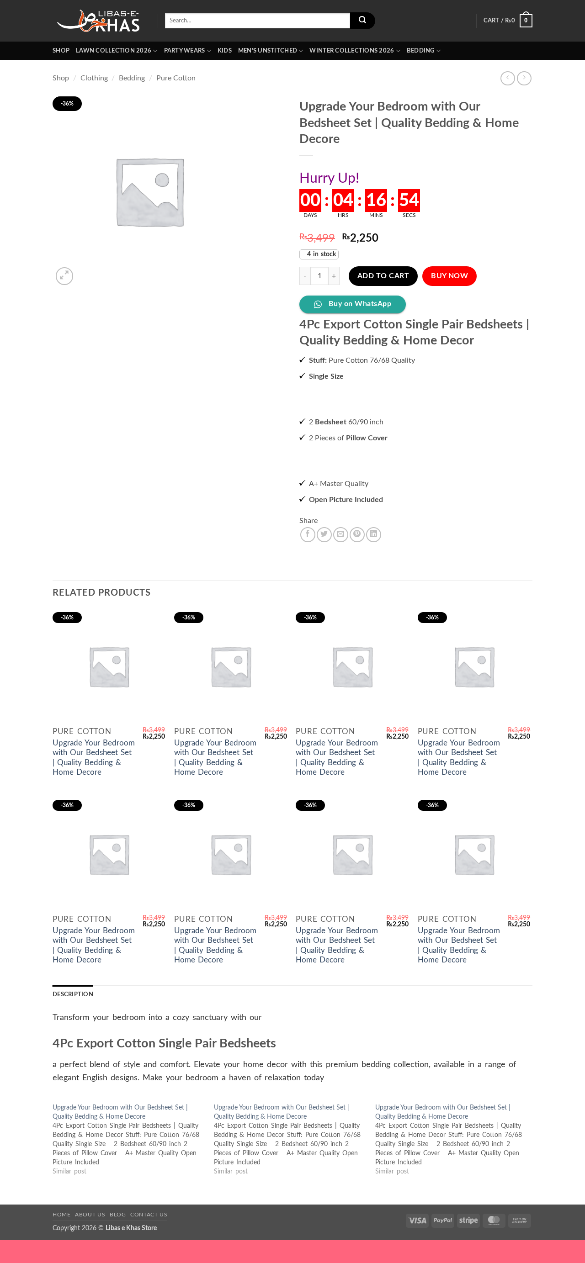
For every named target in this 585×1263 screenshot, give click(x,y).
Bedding (421, 50)
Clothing (94, 78)
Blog (118, 1214)
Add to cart (383, 276)
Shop (61, 50)
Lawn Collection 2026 (113, 50)
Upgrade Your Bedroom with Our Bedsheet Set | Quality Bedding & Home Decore (94, 758)
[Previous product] (524, 78)
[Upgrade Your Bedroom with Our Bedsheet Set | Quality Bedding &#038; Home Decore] (133, 1139)
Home (61, 1214)
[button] (508, 21)
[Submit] (362, 21)
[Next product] (507, 78)
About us (90, 1214)
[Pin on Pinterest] (357, 534)
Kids (225, 50)
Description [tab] (73, 994)
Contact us (148, 1214)
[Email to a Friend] (340, 534)
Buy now (449, 276)
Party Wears (184, 50)
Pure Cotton (176, 78)
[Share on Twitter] (324, 534)
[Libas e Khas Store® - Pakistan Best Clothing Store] (98, 21)
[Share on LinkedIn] (373, 534)
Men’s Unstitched (267, 50)
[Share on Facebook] (307, 534)
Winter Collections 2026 (351, 50)
